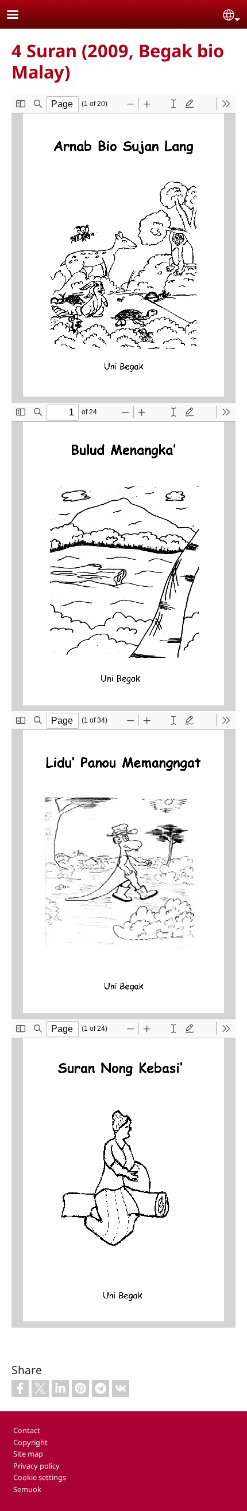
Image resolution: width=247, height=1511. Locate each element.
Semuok (27, 1489)
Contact (26, 1430)
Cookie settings (39, 1477)
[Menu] (19, 16)
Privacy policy (36, 1466)
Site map (28, 1454)
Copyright (30, 1442)
